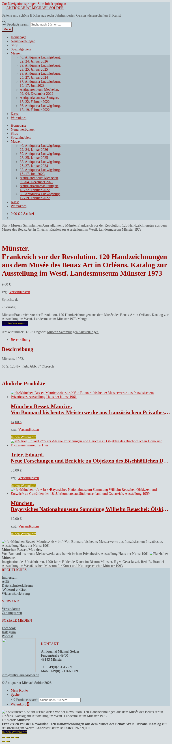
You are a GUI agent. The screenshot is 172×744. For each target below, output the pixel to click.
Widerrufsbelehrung (16, 593)
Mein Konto (19, 690)
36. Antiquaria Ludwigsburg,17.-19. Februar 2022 (40, 108)
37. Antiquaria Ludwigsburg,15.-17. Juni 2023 (40, 83)
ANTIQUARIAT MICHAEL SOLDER (35, 8)
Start (5, 225)
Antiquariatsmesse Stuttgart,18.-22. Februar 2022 (39, 100)
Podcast (7, 636)
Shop (14, 45)
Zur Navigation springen (19, 4)
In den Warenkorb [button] (23, 437)
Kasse (15, 114)
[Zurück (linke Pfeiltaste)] (3, 741)
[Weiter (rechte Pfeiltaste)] (8, 741)
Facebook (9, 628)
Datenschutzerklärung (17, 585)
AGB (6, 581)
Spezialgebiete (21, 49)
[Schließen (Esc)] (17, 737)
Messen (16, 53)
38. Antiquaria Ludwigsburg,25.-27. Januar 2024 (40, 75)
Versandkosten (19, 292)
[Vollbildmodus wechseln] (8, 737)
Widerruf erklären (14, 589)
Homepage (18, 37)
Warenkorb (18, 118)
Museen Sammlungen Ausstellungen (36, 225)
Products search (18, 24)
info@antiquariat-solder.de (20, 675)
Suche (15, 694)
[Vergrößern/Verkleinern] (3, 737)
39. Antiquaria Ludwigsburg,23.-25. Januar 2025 (40, 67)
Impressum (9, 577)
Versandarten (11, 609)
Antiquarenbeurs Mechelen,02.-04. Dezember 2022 (39, 91)
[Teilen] (12, 737)
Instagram (9, 632)
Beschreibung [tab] (20, 340)
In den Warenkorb (15, 323)
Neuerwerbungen (23, 41)
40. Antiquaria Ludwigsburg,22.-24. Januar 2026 (40, 59)
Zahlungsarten (12, 613)
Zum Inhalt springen (51, 4)
